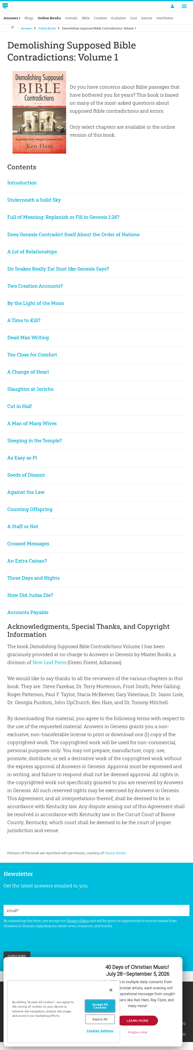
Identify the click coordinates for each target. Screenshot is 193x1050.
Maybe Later (138, 1032)
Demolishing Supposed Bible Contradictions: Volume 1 (99, 28)
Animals (71, 18)
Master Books (115, 853)
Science (146, 18)
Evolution (118, 18)
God (133, 18)
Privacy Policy (78, 920)
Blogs (29, 18)
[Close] (111, 990)
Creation (100, 18)
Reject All (99, 1019)
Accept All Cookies (100, 1006)
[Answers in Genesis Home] (16, 6)
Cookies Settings (100, 1030)
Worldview (165, 18)
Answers (26, 28)
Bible (86, 18)
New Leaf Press (49, 662)
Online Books (47, 28)
